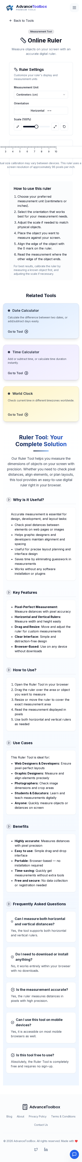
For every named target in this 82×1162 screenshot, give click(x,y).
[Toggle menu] (74, 7)
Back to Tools (24, 20)
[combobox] (41, 94)
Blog (9, 1116)
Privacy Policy (38, 1116)
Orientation (21, 103)
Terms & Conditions (63, 1116)
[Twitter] (36, 1149)
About (20, 1116)
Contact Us (41, 1124)
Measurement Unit (26, 87)
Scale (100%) (22, 119)
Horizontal (41, 110)
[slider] (36, 127)
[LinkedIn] (46, 1149)
